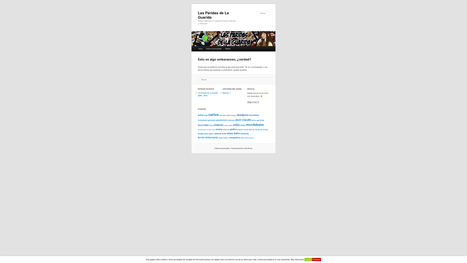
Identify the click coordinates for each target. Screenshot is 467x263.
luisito (211, 125)
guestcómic (221, 120)
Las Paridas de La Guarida (213, 15)
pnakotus (240, 130)
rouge (200, 133)
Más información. (298, 259)
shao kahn (233, 133)
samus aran (220, 133)
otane (213, 130)
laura (200, 125)
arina (200, 115)
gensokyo (212, 120)
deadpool (242, 115)
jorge (262, 120)
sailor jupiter (209, 133)
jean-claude (243, 120)
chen (221, 115)
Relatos (228, 48)
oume (219, 129)
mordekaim (255, 124)
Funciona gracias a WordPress (241, 148)
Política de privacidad (213, 48)
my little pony (202, 130)
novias (209, 130)
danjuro (233, 115)
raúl (250, 129)
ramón (246, 129)
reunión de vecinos (261, 129)
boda (206, 115)
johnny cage (255, 120)
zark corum (245, 137)
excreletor (254, 115)
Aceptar (308, 259)
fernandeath (202, 120)
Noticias (226, 93)
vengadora (234, 137)
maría (231, 125)
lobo (206, 125)
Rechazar (316, 259)
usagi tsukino (223, 137)
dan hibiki (227, 115)
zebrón (251, 138)
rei (253, 129)
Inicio (200, 48)
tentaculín (244, 133)
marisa (226, 125)
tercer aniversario (208, 137)
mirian (243, 125)
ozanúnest (226, 130)
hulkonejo (231, 120)
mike (236, 125)
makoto (218, 125)
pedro (233, 129)
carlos (213, 114)
